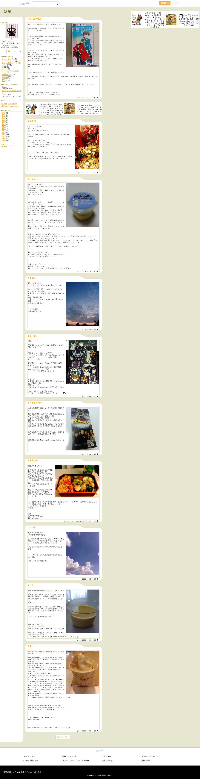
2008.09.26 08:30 (89, 271)
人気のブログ (107, 756)
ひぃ (3, 69)
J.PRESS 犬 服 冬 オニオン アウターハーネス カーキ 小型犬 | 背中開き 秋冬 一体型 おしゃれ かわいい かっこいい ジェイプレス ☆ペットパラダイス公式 (189, 20)
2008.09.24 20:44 (89, 329)
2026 (4, 113)
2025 (4, 115)
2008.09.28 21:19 (89, 98)
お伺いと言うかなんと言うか (11, 91)
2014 (4, 128)
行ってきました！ (8, 61)
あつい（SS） (7, 59)
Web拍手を (6, 74)
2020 (4, 120)
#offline (78, 98)
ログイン (176, 3)
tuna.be (100, 751)
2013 (4, 130)
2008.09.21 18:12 (89, 454)
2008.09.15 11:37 (89, 579)
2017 (4, 123)
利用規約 (85, 760)
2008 (4, 140)
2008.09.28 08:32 (89, 172)
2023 (4, 117)
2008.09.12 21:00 (89, 731)
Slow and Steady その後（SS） (11, 64)
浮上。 (4, 86)
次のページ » (62, 737)
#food (79, 272)
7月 (3, 78)
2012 (4, 132)
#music (67, 521)
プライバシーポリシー (71, 760)
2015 (4, 126)
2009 (4, 138)
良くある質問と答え (30, 760)
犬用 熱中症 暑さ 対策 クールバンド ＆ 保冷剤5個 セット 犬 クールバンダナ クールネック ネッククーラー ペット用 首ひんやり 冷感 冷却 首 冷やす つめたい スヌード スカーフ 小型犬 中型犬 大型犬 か (154, 20)
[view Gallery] (9, 51)
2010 (4, 136)
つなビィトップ (28, 756)
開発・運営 (146, 760)
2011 (4, 134)
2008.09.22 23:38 (89, 396)
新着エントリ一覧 (69, 756)
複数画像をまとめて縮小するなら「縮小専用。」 (24, 772)
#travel (78, 521)
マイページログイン (150, 756)
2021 (4, 119)
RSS (5, 146)
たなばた (5, 76)
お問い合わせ (107, 760)
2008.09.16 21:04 (89, 521)
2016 (4, 124)
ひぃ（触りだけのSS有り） (10, 72)
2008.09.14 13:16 (89, 640)
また (3, 80)
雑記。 (9, 11)
